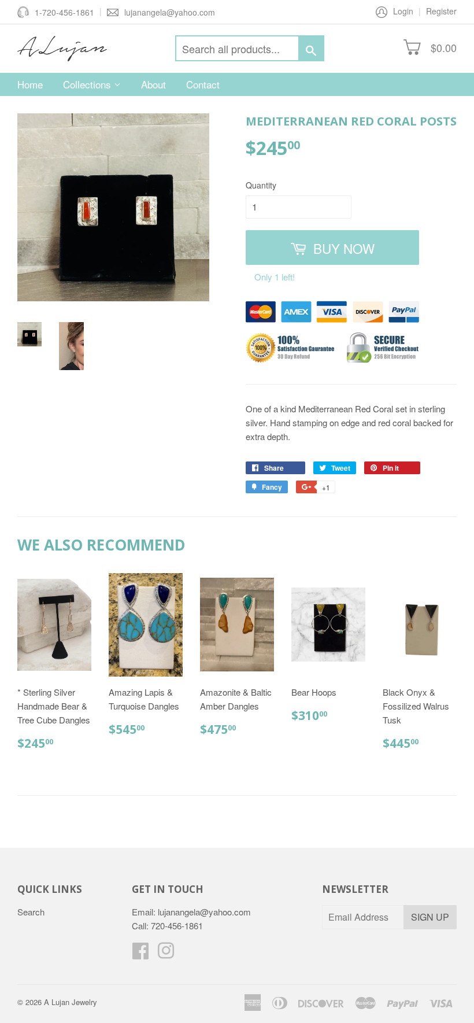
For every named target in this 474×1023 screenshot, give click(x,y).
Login (403, 11)
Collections (88, 84)
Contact (203, 84)
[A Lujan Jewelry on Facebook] (140, 954)
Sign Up (430, 917)
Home (30, 84)
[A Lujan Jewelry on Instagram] (166, 954)
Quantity (261, 185)
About (153, 84)
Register (441, 11)
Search (31, 912)
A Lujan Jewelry (70, 1001)
